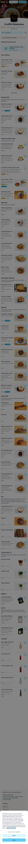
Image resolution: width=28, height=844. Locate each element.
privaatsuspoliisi (11, 828)
